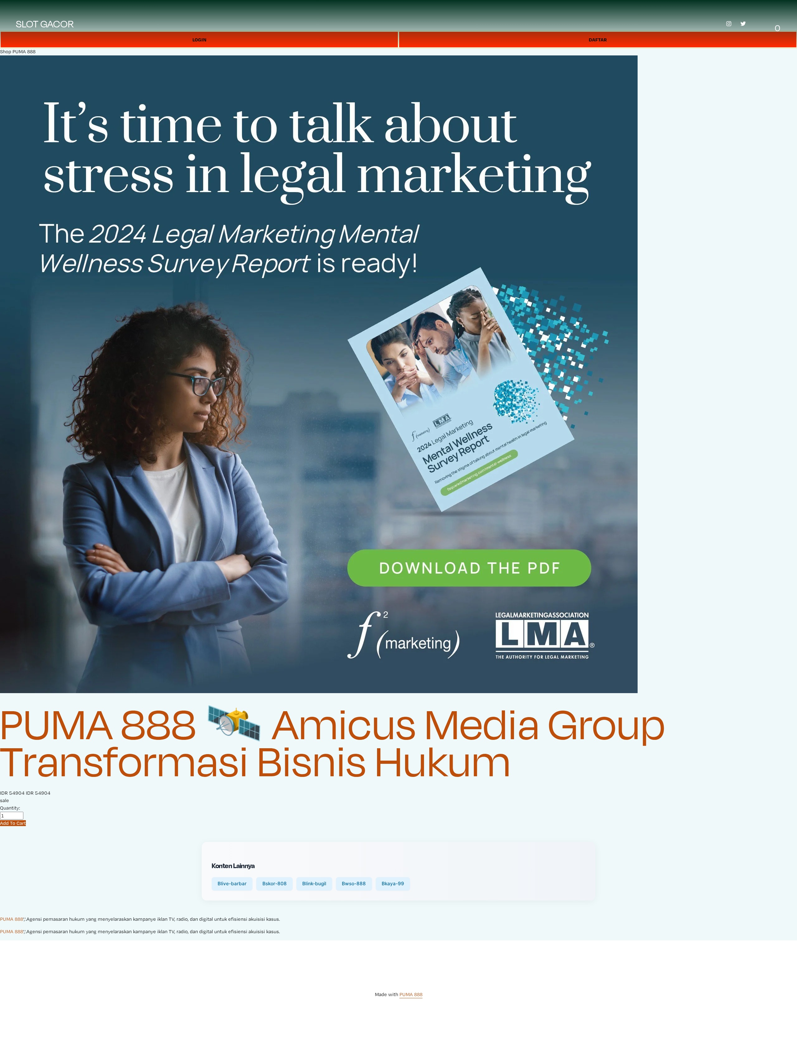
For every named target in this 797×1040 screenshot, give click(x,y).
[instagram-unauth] (729, 24)
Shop (5, 51)
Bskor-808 (274, 883)
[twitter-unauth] (743, 24)
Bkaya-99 (393, 883)
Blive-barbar (232, 883)
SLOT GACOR (45, 24)
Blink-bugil (314, 883)
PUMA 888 (23, 51)
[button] (13, 823)
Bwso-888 (354, 883)
